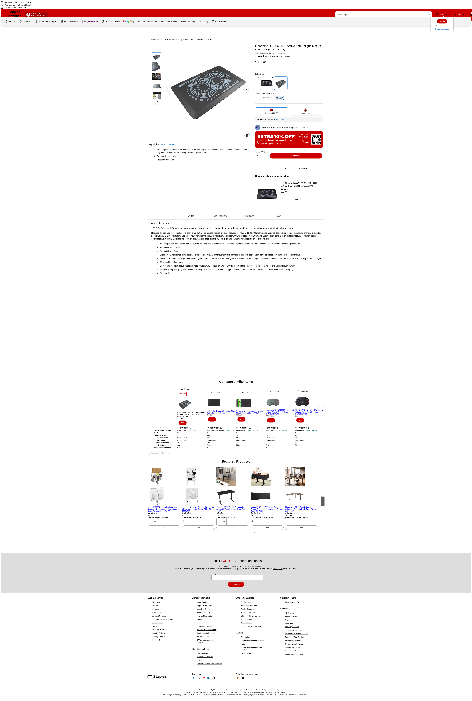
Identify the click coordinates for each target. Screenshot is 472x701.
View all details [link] (167, 144)
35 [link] (221, 428)
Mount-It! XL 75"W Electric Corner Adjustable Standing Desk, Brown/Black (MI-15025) (300, 509)
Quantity (262, 152)
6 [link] (308, 428)
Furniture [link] (160, 39)
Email (215, 574)
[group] (164, 501)
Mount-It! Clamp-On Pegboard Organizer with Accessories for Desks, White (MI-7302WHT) (198, 509)
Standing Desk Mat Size (264, 93)
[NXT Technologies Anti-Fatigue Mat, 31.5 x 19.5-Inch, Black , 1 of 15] (221, 402)
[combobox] (383, 14)
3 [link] (277, 428)
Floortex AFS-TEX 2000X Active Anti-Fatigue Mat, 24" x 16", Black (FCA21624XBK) (309, 412)
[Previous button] (168, 89)
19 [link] (294, 513)
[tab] (191, 215)
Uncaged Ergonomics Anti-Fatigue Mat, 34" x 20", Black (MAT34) (249, 412)
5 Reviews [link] (274, 56)
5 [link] (289, 189)
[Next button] (157, 102)
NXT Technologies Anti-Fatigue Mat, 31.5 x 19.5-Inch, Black (221, 412)
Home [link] (152, 39)
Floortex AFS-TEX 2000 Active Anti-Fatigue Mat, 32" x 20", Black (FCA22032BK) (299, 184)
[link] (79, 2)
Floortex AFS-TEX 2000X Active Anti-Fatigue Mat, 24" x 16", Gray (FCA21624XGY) (280, 412)
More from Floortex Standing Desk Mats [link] (197, 39)
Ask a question (286, 56)
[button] (429, 14)
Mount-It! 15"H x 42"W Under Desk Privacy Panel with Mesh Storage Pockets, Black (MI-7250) (267, 509)
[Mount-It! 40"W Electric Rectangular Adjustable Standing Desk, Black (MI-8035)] (232, 486)
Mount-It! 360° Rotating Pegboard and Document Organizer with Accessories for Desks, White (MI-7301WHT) (164, 509)
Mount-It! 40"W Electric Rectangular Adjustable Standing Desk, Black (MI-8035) (230, 509)
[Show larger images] (247, 135)
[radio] (271, 111)
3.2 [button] (256, 56)
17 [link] (250, 428)
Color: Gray (259, 74)
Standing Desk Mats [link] (172, 39)
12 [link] (225, 513)
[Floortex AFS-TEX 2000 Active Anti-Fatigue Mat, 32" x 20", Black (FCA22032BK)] (267, 194)
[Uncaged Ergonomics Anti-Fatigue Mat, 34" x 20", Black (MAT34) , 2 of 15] (250, 402)
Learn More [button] (303, 127)
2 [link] (259, 513)
